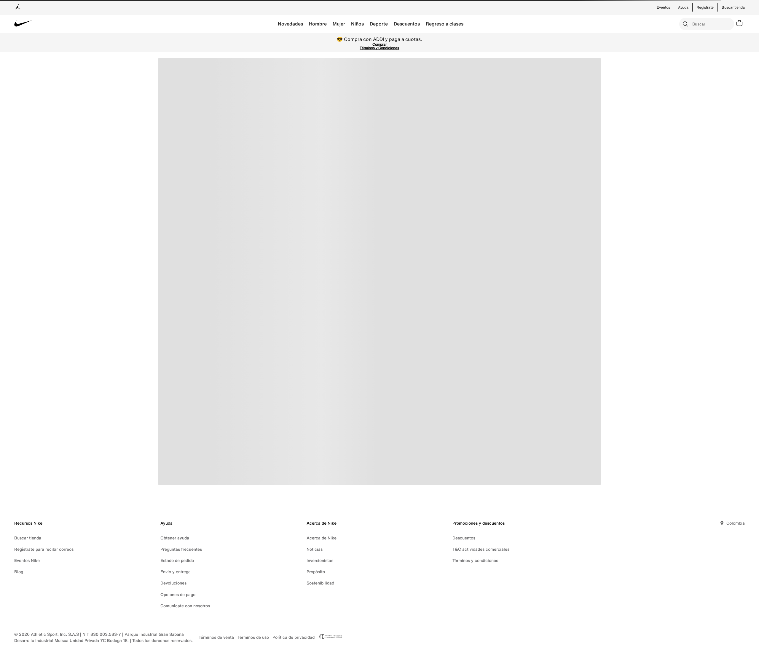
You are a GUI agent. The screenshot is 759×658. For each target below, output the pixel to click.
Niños (357, 23)
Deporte (379, 23)
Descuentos (407, 23)
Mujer (339, 23)
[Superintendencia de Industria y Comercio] (329, 637)
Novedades (290, 23)
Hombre (318, 23)
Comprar (379, 44)
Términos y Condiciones (379, 47)
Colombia (735, 523)
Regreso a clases (444, 23)
